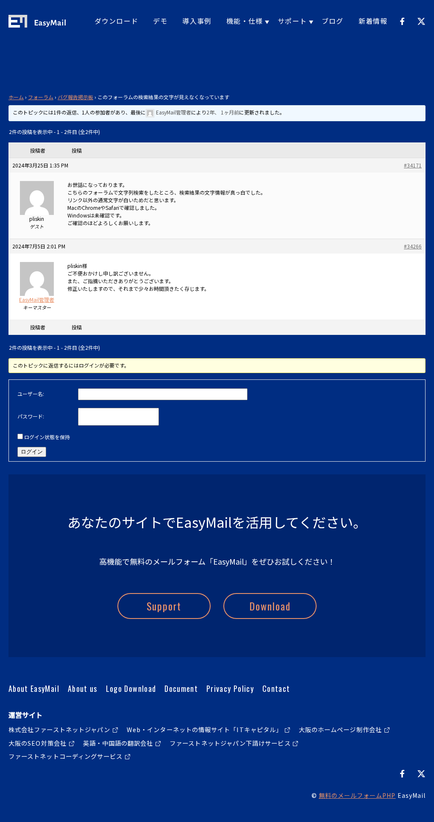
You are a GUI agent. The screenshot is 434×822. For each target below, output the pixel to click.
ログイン (32, 452)
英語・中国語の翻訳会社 (118, 742)
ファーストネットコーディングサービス (65, 756)
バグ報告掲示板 (75, 96)
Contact (276, 688)
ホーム (16, 96)
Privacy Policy (230, 688)
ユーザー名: (30, 393)
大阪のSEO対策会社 (37, 742)
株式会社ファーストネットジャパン (59, 729)
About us (82, 688)
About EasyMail (33, 688)
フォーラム (40, 96)
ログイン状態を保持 (47, 436)
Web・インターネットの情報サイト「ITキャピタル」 (204, 729)
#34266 (413, 246)
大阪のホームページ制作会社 (340, 729)
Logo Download (131, 688)
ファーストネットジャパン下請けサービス (230, 742)
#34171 (413, 165)
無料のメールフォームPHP (357, 795)
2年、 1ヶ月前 (222, 112)
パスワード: (30, 416)
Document (181, 688)
